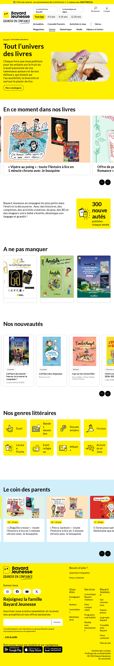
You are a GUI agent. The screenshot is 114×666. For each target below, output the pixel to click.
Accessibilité (104, 658)
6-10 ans (63, 17)
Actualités (38, 24)
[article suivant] (108, 553)
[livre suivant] (108, 393)
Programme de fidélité (90, 616)
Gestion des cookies (101, 650)
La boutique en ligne (69, 10)
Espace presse (103, 611)
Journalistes (74, 610)
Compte (107, 11)
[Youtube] (27, 591)
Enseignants (74, 598)
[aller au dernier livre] (102, 393)
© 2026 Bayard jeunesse (99, 656)
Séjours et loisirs (94, 29)
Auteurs (73, 604)
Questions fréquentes (79, 572)
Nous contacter (76, 577)
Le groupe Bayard (104, 618)
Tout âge (39, 17)
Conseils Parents (56, 24)
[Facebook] (17, 591)
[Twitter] (37, 591)
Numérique (66, 29)
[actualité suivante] (108, 182)
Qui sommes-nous (104, 602)
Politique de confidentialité (98, 653)
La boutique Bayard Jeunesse (90, 597)
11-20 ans (76, 17)
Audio (79, 29)
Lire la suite (11, 637)
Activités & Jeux (78, 24)
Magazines (38, 29)
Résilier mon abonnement (90, 626)
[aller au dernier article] (102, 553)
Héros (98, 24)
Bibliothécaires (74, 618)
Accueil (6, 39)
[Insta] (7, 591)
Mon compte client (88, 607)
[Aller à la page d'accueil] (16, 23)
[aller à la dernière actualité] (102, 182)
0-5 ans (51, 17)
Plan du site (105, 642)
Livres (52, 29)
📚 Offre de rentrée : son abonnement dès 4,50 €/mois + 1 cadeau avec (53, 2)
